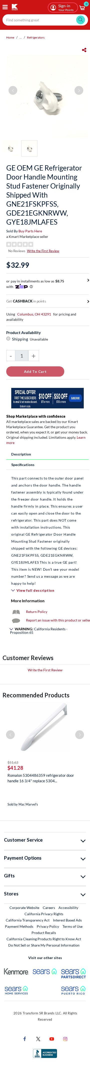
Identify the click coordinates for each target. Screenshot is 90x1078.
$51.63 (13, 762)
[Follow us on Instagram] (65, 1038)
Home (10, 37)
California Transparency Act (28, 920)
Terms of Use (72, 926)
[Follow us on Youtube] (52, 1038)
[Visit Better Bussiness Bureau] (45, 1053)
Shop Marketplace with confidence (36, 416)
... (21, 37)
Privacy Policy (48, 926)
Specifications (22, 465)
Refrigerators (35, 37)
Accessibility (68, 907)
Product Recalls (44, 932)
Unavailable (40, 339)
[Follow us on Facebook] (25, 1038)
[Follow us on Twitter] (38, 1038)
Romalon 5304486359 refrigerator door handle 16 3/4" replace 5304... (41, 778)
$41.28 (15, 768)
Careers (49, 907)
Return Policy (36, 611)
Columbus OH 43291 (34, 314)
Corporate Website (25, 907)
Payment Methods (19, 926)
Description (21, 454)
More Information (27, 600)
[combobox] (45, 20)
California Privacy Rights (43, 914)
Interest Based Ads (67, 920)
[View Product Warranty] (16, 611)
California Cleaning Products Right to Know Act (43, 939)
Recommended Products (36, 695)
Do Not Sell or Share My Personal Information (44, 945)
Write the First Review (43, 251)
